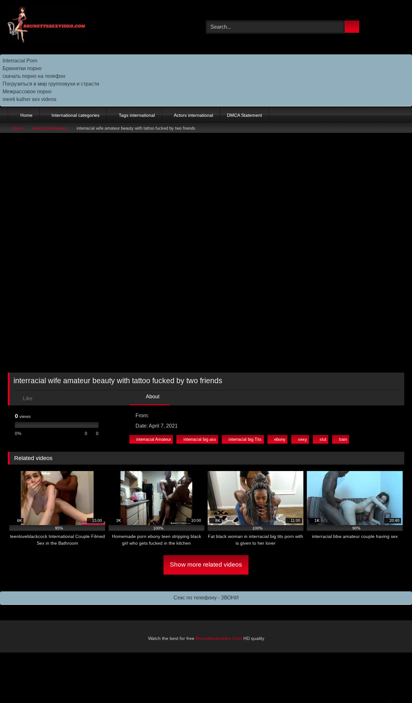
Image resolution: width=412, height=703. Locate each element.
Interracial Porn (20, 60)
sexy (302, 439)
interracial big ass (199, 439)
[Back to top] (392, 684)
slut (323, 439)
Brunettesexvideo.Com (218, 638)
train (343, 439)
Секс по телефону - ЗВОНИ (206, 597)
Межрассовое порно (27, 91)
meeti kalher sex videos (29, 99)
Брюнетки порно (22, 68)
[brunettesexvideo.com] (47, 25)
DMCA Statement (244, 115)
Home (26, 115)
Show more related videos (206, 564)
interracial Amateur (49, 128)
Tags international (137, 115)
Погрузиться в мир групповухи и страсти (51, 84)
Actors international (193, 115)
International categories (75, 115)
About (152, 396)
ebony (280, 439)
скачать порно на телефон (34, 76)
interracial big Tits (245, 439)
